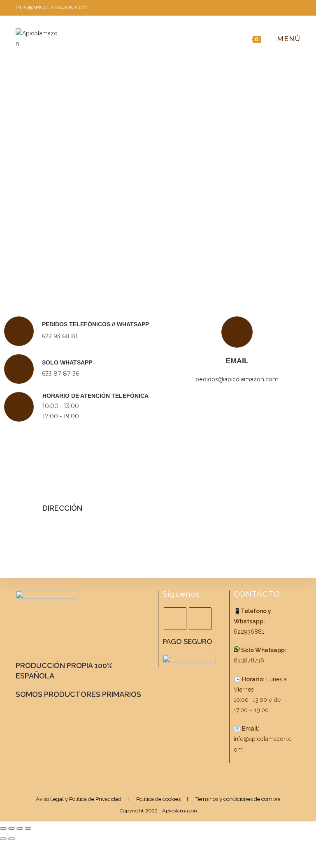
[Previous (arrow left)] (3, 838)
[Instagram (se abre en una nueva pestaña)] (295, 9)
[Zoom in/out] (28, 828)
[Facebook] (175, 618)
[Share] (11, 828)
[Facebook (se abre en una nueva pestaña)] (283, 9)
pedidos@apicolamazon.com (237, 379)
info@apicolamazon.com (51, 7)
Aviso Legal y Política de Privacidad (78, 799)
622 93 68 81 (60, 336)
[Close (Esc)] (3, 828)
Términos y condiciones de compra (238, 799)
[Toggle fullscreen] (19, 828)
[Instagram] (200, 618)
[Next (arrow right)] (11, 838)
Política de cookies (158, 799)
